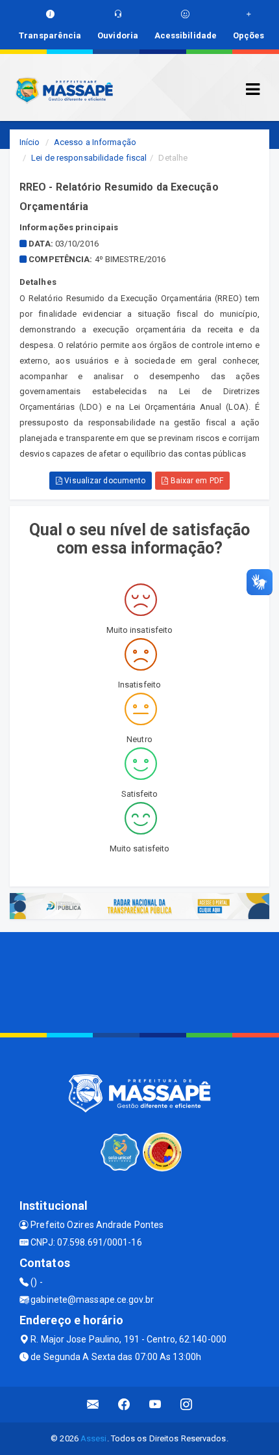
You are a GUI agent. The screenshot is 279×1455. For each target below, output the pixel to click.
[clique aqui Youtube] (155, 1404)
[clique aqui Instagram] (186, 1404)
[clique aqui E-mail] (93, 1404)
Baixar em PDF (195, 480)
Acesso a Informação (95, 142)
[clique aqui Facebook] (124, 1404)
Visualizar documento (103, 480)
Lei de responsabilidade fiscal (89, 158)
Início (29, 142)
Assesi (93, 1438)
